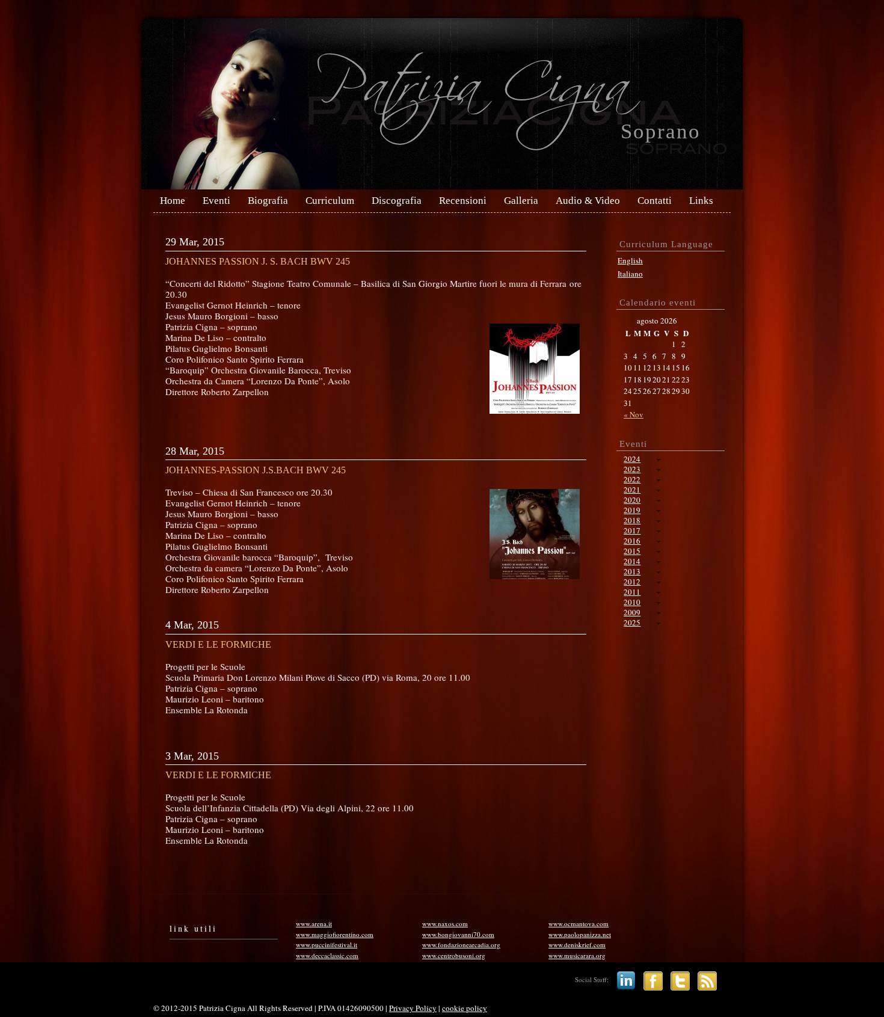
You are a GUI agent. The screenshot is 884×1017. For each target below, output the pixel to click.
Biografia (268, 200)
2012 (632, 581)
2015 (632, 550)
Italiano (630, 273)
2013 (632, 571)
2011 (632, 591)
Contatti (654, 200)
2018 (632, 520)
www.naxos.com (445, 923)
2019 (632, 510)
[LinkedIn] (623, 980)
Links (701, 200)
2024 (632, 458)
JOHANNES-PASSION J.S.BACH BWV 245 (255, 470)
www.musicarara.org (577, 955)
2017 (632, 530)
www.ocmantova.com (578, 923)
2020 (632, 499)
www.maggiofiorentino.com (334, 934)
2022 (632, 479)
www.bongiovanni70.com (458, 934)
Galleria (521, 200)
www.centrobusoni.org (453, 955)
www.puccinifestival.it (326, 944)
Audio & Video (588, 200)
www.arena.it (314, 923)
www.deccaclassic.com (327, 955)
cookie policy (464, 1008)
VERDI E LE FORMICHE (218, 644)
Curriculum (329, 200)
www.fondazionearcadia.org (461, 944)
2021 (632, 489)
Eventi (216, 200)
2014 (632, 561)
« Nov (633, 414)
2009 (632, 612)
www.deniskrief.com (577, 944)
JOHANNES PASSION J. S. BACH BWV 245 (257, 261)
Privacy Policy (413, 1008)
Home (172, 200)
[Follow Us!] (677, 980)
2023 (632, 469)
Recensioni (463, 200)
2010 (632, 602)
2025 (632, 622)
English (630, 260)
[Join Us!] (650, 980)
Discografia (397, 200)
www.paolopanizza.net (579, 934)
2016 (632, 540)
